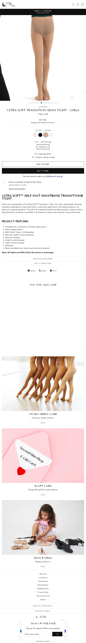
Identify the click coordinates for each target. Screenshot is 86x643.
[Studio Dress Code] (43, 383)
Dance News (43, 581)
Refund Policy (43, 585)
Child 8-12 (43, 147)
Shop (43, 423)
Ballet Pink (35, 135)
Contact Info (42, 611)
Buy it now (43, 171)
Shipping (34, 123)
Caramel (45, 135)
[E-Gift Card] (43, 455)
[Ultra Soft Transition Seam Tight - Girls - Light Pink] (21, 344)
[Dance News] (43, 527)
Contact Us (43, 577)
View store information (17, 189)
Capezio (43, 107)
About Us (42, 574)
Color (43, 130)
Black (40, 135)
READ (43, 566)
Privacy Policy (43, 592)
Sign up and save (42, 606)
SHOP (43, 494)
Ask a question (42, 263)
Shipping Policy (43, 588)
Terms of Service (43, 596)
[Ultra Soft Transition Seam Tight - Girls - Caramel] (19, 344)
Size (41, 142)
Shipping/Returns (43, 259)
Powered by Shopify (43, 641)
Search (43, 599)
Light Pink (51, 135)
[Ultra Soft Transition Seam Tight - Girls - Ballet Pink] (14, 344)
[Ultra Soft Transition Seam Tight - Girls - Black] (16, 344)
